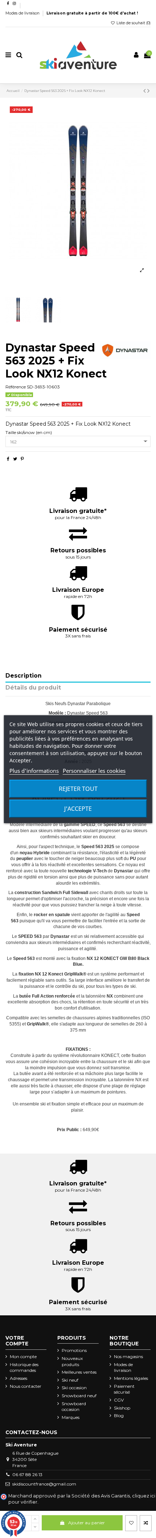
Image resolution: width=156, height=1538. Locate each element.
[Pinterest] (22, 459)
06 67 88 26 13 (27, 1474)
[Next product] (148, 91)
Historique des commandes (24, 1367)
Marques (70, 1417)
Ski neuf (70, 1380)
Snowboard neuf (79, 1395)
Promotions (74, 1350)
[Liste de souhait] (131, 1523)
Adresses (18, 1378)
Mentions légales (131, 1378)
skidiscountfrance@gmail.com (44, 1484)
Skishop (122, 1408)
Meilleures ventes (79, 1372)
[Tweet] (15, 459)
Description (23, 676)
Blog (119, 1415)
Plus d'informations (34, 770)
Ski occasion (74, 1387)
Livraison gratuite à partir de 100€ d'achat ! (92, 13)
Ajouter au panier (86, 1522)
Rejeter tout (78, 789)
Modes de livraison (23, 13)
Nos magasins (128, 1356)
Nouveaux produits (72, 1361)
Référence (15, 386)
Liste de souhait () (133, 23)
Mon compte (23, 1356)
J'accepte (78, 809)
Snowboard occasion (74, 1406)
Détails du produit (33, 688)
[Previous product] (145, 91)
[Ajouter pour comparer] (146, 1523)
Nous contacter (25, 1386)
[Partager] (8, 459)
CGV (119, 1400)
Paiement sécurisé (124, 1389)
